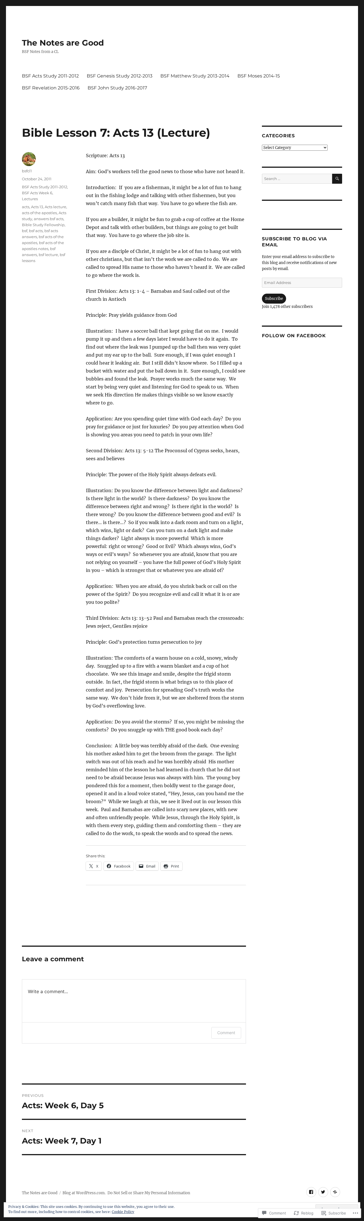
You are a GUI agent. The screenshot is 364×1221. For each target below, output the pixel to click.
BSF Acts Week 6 (37, 193)
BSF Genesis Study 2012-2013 (119, 76)
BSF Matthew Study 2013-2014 (194, 76)
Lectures (30, 199)
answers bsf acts (48, 218)
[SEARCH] (337, 179)
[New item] (311, 1192)
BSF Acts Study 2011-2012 (50, 76)
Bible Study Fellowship (43, 224)
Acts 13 (37, 206)
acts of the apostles (39, 212)
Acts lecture (55, 206)
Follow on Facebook (294, 335)
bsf (24, 230)
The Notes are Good (63, 43)
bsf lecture (48, 254)
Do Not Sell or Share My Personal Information (148, 1193)
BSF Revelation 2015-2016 (51, 88)
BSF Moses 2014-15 (258, 76)
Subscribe (274, 298)
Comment (226, 1032)
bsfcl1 (27, 171)
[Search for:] (297, 178)
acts (25, 206)
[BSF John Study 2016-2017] (335, 1192)
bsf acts (36, 230)
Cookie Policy (123, 1212)
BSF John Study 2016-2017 (117, 88)
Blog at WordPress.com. (84, 1193)
